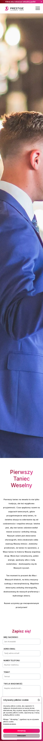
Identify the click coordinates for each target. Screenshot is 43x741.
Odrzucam (21, 736)
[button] (37, 8)
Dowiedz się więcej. (9, 724)
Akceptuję (21, 731)
